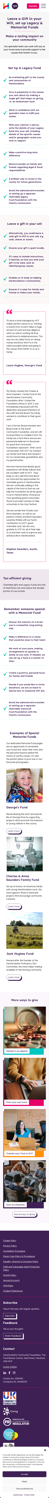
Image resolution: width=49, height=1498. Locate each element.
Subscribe (10, 1315)
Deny (24, 1481)
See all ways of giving (24, 1214)
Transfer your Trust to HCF (20, 1153)
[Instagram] (14, 1372)
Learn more (14, 831)
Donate (33, 6)
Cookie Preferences (13, 1291)
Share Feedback (13, 1336)
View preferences (24, 1488)
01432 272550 (10, 1367)
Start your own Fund (17, 1102)
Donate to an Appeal (18, 1051)
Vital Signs (8, 1285)
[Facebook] (9, 1372)
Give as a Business (16, 1204)
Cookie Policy (18, 1495)
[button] (45, 1450)
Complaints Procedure (14, 1251)
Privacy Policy (29, 1495)
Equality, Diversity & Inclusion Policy (20, 1261)
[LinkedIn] (4, 1372)
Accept (24, 1474)
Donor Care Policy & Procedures (19, 1256)
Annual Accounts (11, 1280)
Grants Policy (9, 1275)
